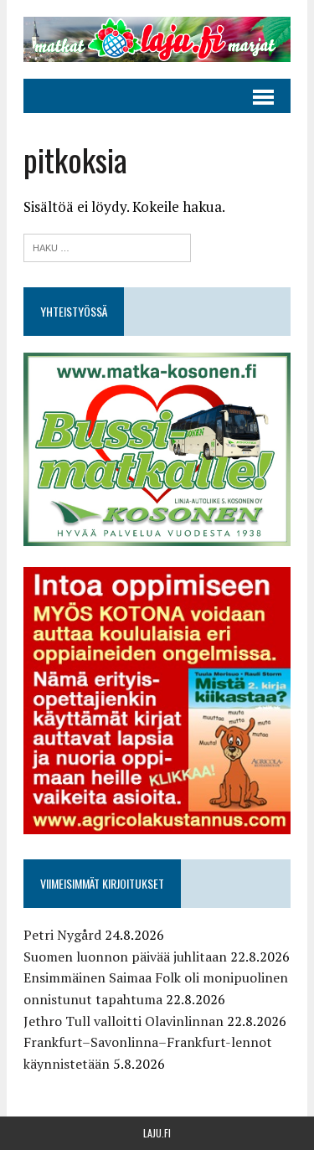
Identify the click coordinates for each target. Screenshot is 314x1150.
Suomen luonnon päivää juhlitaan (125, 956)
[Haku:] (107, 245)
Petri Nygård (62, 935)
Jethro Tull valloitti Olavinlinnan (123, 1021)
